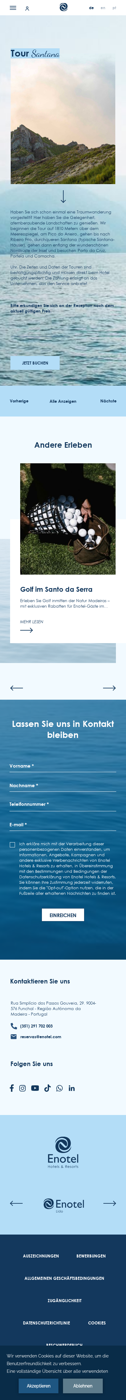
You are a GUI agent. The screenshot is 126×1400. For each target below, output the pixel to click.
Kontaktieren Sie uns (40, 981)
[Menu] (13, 8)
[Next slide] (109, 688)
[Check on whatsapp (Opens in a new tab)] (59, 1089)
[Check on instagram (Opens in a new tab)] (22, 1089)
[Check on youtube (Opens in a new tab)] (35, 1088)
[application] (63, 1373)
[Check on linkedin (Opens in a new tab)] (71, 1089)
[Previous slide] (16, 688)
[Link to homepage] (63, 1143)
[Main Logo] (63, 9)
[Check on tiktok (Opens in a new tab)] (47, 1088)
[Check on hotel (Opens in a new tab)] (63, 1206)
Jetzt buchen (35, 363)
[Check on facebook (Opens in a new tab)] (12, 1088)
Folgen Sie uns (31, 1064)
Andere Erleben (63, 445)
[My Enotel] (27, 8)
